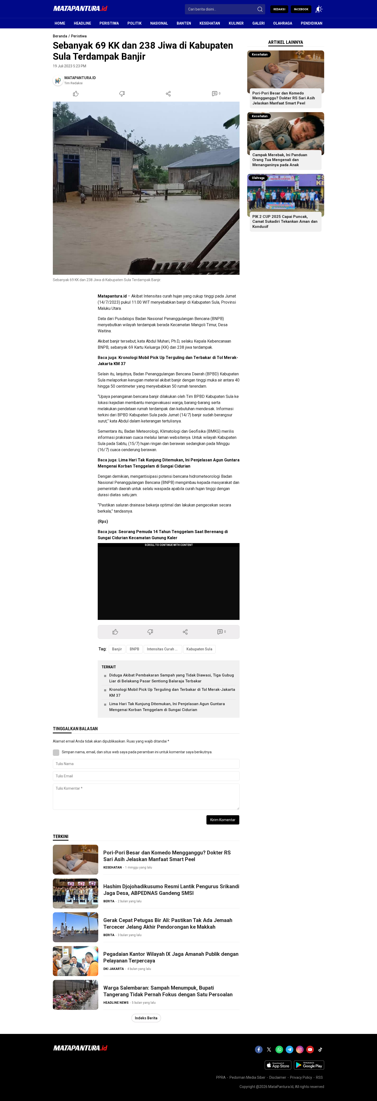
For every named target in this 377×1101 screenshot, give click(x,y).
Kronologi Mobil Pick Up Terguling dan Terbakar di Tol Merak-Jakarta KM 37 (172, 692)
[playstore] (309, 1068)
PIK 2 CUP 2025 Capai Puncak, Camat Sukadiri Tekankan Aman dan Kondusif (285, 221)
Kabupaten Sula (199, 649)
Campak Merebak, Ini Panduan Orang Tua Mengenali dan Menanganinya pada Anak (279, 160)
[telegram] (289, 1049)
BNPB (134, 649)
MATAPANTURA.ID (80, 78)
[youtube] (310, 1049)
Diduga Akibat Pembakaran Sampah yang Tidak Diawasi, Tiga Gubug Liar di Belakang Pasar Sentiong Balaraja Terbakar (171, 678)
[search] (260, 9)
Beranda (60, 36)
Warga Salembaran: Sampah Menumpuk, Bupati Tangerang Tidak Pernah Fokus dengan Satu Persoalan (168, 991)
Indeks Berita (146, 1018)
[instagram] (300, 1049)
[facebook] (259, 1049)
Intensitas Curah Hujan (164, 649)
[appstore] (278, 1068)
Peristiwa (79, 36)
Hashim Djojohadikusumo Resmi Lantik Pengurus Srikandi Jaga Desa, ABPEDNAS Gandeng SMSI (171, 889)
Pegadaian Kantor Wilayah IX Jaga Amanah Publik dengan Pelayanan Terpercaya (171, 957)
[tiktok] (320, 1049)
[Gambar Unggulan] (146, 188)
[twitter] (269, 1049)
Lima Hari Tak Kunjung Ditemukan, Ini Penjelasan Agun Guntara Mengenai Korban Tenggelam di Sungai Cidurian (167, 707)
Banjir (117, 649)
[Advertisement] (130, 311)
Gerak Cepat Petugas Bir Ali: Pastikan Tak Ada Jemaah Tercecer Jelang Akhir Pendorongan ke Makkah (167, 923)
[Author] (58, 80)
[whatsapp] (279, 1049)
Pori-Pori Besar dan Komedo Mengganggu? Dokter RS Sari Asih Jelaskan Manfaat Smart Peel (167, 856)
